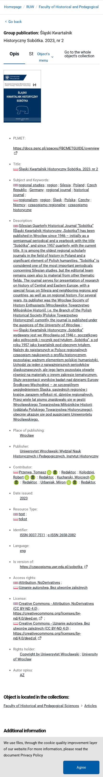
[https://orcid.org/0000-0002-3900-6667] (26, 477)
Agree (81, 767)
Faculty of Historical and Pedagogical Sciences (41, 706)
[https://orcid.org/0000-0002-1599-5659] (92, 477)
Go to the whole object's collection (79, 54)
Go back (15, 22)
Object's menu (43, 57)
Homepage (13, 7)
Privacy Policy (32, 755)
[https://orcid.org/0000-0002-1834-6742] (68, 482)
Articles (90, 706)
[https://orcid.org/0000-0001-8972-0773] (49, 472)
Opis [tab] (14, 54)
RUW (30, 7)
